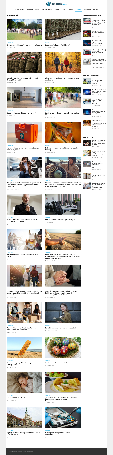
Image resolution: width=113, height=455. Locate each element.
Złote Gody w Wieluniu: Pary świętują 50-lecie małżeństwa (62, 79)
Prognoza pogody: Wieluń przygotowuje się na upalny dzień (24, 364)
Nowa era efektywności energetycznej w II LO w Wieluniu (98, 175)
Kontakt (95, 9)
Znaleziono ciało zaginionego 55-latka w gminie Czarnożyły (98, 42)
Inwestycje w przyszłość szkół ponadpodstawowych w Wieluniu (99, 153)
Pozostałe (10, 43)
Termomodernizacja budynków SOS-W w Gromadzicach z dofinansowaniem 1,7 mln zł (98, 164)
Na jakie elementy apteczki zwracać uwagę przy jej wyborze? (23, 149)
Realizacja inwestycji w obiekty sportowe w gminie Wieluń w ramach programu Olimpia (99, 185)
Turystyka (70, 9)
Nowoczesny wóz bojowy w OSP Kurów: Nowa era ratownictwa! (98, 32)
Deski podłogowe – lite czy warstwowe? (21, 113)
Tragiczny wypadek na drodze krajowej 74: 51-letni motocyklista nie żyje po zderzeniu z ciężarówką (24, 184)
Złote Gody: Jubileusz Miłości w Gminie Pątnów (24, 45)
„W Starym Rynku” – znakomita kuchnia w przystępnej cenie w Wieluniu (61, 399)
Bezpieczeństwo (19, 9)
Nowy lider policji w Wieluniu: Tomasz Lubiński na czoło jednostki (97, 101)
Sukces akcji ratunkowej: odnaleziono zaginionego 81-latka (99, 51)
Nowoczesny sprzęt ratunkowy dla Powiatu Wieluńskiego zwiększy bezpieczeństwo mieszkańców (98, 21)
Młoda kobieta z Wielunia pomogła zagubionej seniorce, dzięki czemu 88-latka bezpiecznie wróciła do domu (24, 293)
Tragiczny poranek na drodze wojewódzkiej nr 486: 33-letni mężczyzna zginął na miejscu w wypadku (99, 61)
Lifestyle (78, 9)
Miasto (37, 9)
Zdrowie (57, 9)
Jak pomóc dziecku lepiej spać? (18, 398)
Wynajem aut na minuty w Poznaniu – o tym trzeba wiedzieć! (23, 433)
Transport (30, 9)
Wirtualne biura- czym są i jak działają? (60, 220)
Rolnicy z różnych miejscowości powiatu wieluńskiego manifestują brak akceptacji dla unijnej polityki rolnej (62, 256)
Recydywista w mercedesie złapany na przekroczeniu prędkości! (98, 112)
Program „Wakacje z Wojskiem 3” (57, 45)
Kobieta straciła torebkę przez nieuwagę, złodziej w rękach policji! (99, 91)
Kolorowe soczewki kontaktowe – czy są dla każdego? (61, 149)
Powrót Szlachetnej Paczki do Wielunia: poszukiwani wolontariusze (21, 329)
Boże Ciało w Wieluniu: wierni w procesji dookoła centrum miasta (22, 220)
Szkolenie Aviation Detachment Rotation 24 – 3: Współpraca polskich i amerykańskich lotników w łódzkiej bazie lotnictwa (63, 184)
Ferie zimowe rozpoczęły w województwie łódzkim (22, 255)
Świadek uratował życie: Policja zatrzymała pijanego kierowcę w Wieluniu (98, 81)
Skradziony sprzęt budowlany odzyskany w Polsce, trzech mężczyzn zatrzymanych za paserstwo (99, 123)
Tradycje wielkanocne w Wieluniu (57, 363)
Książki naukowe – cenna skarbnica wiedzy (61, 328)
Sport (63, 9)
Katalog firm (87, 9)
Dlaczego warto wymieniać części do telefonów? (58, 433)
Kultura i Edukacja (47, 9)
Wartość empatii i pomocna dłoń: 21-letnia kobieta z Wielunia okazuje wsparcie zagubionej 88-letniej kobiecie (61, 293)
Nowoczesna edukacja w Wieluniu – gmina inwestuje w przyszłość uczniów (99, 142)
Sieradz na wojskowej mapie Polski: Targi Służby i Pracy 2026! (22, 79)
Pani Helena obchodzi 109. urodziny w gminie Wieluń (62, 114)
